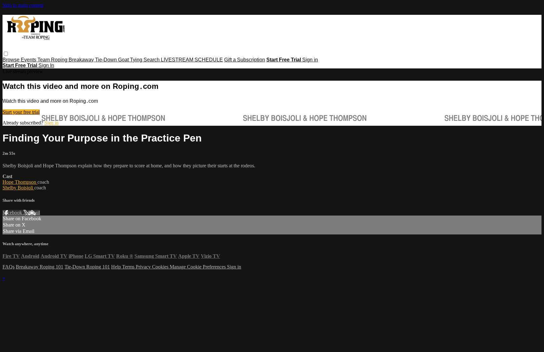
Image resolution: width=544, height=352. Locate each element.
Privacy (144, 266)
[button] (6, 54)
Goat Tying (131, 59)
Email (34, 212)
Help (116, 266)
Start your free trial (21, 112)
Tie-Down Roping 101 (87, 266)
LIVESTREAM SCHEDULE (192, 59)
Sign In (46, 65)
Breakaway (82, 59)
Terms (129, 266)
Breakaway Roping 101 (39, 266)
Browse (12, 59)
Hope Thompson (20, 182)
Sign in (310, 59)
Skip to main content (23, 5)
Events (29, 59)
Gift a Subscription (244, 59)
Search (152, 59)
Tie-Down (106, 59)
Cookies (161, 266)
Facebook (13, 212)
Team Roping (53, 59)
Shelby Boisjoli (18, 187)
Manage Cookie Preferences (198, 266)
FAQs (8, 266)
